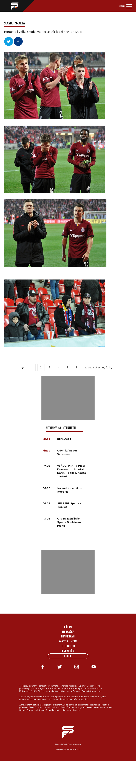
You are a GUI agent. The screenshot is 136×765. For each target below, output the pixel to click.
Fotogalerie (68, 646)
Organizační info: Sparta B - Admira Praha (69, 522)
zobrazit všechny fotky (98, 367)
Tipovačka (68, 632)
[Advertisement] (68, 398)
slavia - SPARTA (14, 23)
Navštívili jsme (68, 641)
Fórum (68, 627)
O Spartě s (68, 651)
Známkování (68, 636)
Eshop (68, 656)
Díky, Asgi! (64, 439)
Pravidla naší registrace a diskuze (63, 710)
